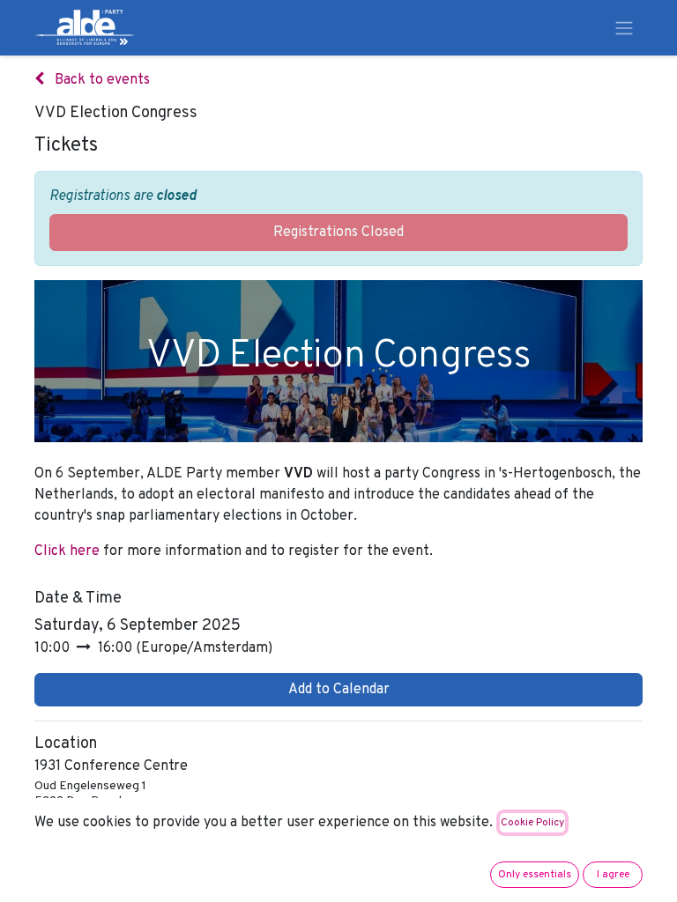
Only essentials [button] (534, 875)
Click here (68, 551)
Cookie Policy (532, 823)
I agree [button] (613, 875)
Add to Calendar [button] (339, 690)
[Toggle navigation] (624, 28)
